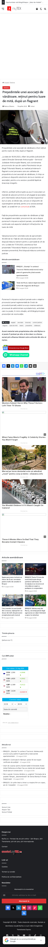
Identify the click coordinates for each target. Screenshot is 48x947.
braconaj (28, 322)
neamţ (21, 325)
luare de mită (13, 325)
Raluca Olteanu (9, 106)
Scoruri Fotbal (7, 812)
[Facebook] (4, 366)
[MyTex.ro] (15, 8)
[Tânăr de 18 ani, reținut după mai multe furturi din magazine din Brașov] (8, 285)
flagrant (5, 325)
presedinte (29, 325)
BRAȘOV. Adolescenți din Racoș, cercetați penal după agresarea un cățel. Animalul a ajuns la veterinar (35, 611)
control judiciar (37, 322)
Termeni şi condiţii (8, 872)
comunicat (25, 207)
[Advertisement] (24, 43)
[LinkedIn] (12, 366)
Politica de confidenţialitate (11, 877)
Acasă (6, 83)
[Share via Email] (30, 366)
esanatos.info (24, 477)
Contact (4, 846)
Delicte (12, 83)
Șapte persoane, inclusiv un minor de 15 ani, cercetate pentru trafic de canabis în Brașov (12, 580)
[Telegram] (26, 366)
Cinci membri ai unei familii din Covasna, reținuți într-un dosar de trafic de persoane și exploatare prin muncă (12, 611)
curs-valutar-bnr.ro (13, 722)
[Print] (35, 366)
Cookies (5, 867)
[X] (8, 366)
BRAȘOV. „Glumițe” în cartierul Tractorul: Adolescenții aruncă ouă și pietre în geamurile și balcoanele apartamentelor (23, 753)
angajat (13, 322)
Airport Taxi (6, 810)
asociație (20, 322)
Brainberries (24, 408)
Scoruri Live (6, 807)
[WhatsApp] (21, 366)
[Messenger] (17, 366)
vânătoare (37, 325)
